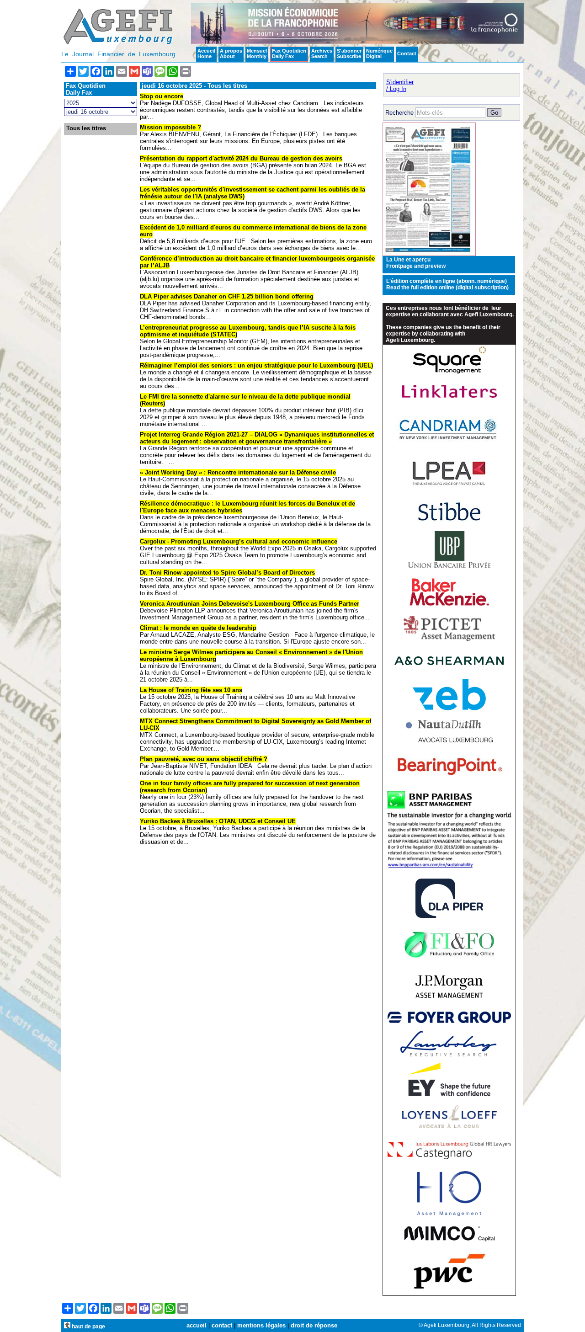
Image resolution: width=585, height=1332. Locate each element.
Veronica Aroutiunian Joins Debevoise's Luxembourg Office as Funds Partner (249, 603)
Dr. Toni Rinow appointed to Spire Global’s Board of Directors (227, 572)
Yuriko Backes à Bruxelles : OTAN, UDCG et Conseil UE (218, 821)
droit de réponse (314, 1325)
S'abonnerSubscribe (349, 53)
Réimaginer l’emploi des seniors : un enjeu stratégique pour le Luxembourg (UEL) (256, 365)
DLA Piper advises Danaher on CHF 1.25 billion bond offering (227, 296)
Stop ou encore (161, 96)
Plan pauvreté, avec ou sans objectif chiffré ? (203, 759)
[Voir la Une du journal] (429, 253)
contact (222, 1325)
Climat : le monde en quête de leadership (198, 627)
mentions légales (261, 1325)
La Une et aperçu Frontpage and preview (416, 262)
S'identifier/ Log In (400, 85)
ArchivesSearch (321, 53)
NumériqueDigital (379, 53)
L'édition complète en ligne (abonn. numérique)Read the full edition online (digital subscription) (447, 284)
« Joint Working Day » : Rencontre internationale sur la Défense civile (238, 472)
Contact (406, 53)
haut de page (87, 1326)
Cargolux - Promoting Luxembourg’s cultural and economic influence (238, 541)
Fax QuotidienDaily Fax (289, 53)
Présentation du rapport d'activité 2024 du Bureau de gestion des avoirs (241, 158)
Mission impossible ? (170, 127)
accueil (196, 1325)
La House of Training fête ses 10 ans (191, 690)
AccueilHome (206, 53)
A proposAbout (231, 53)
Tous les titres (86, 128)
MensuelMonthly (257, 53)
